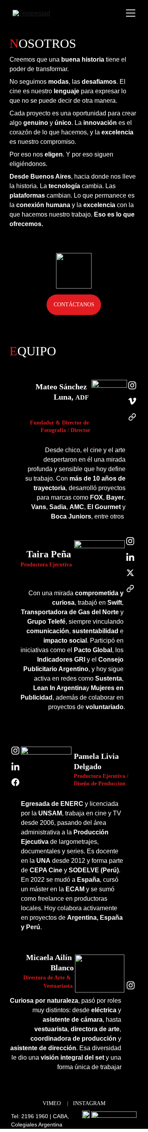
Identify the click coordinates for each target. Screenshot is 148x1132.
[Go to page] (132, 417)
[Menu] (130, 13)
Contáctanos (74, 305)
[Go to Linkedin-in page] (130, 561)
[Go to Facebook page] (15, 782)
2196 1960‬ (35, 1116)
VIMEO (52, 1103)
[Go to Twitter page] (130, 577)
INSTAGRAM (89, 1103)
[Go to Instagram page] (132, 389)
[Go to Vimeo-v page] (132, 405)
